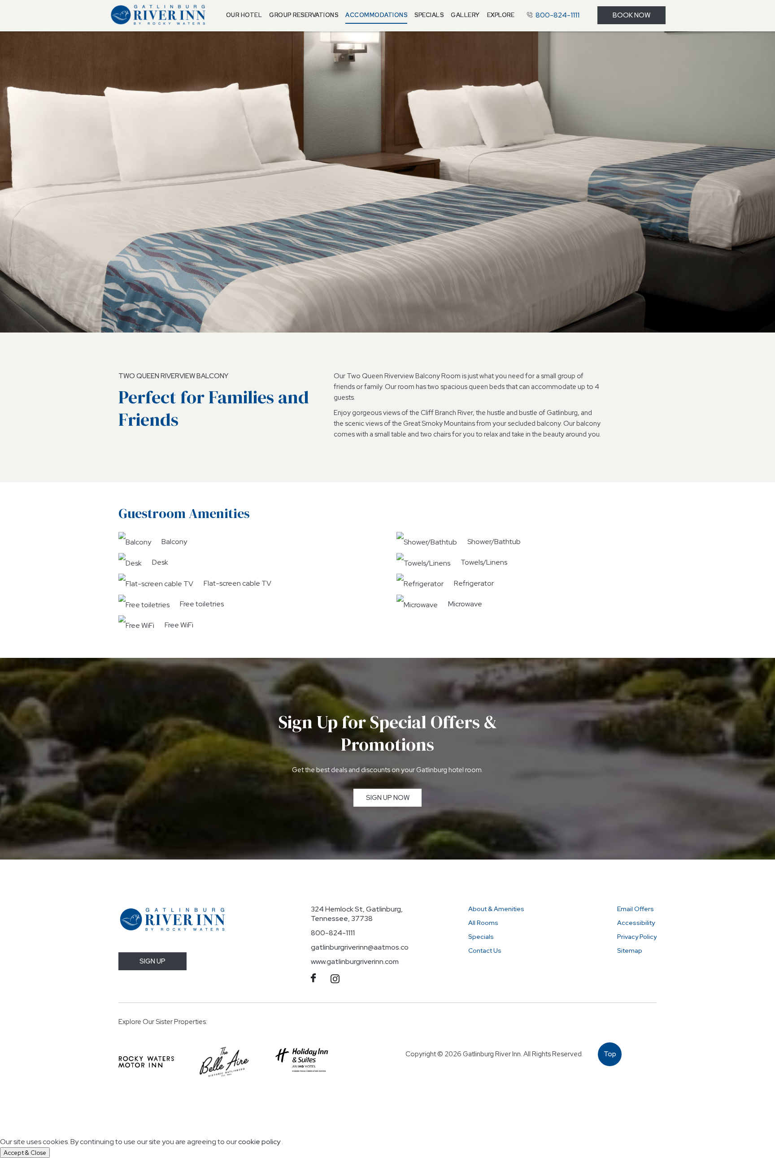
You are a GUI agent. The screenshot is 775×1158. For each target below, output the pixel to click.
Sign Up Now (394, 800)
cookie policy (259, 1141)
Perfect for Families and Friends (213, 408)
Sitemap (629, 950)
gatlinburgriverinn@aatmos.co (360, 947)
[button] (244, 15)
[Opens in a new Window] (146, 1062)
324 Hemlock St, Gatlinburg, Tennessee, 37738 (357, 913)
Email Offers (635, 909)
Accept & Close (25, 1153)
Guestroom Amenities (184, 514)
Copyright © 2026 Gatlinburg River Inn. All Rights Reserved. (494, 1054)
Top (610, 1057)
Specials (481, 937)
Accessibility (636, 923)
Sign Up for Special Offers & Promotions (388, 733)
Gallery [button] (465, 15)
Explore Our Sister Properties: (162, 1021)
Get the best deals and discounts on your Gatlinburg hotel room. (387, 769)
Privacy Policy (637, 937)
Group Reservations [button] (303, 15)
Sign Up (152, 961)
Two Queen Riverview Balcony (173, 376)
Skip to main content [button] (48, 7)
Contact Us (484, 950)
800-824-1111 (333, 933)
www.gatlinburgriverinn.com (355, 961)
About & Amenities (496, 909)
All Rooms (483, 923)
